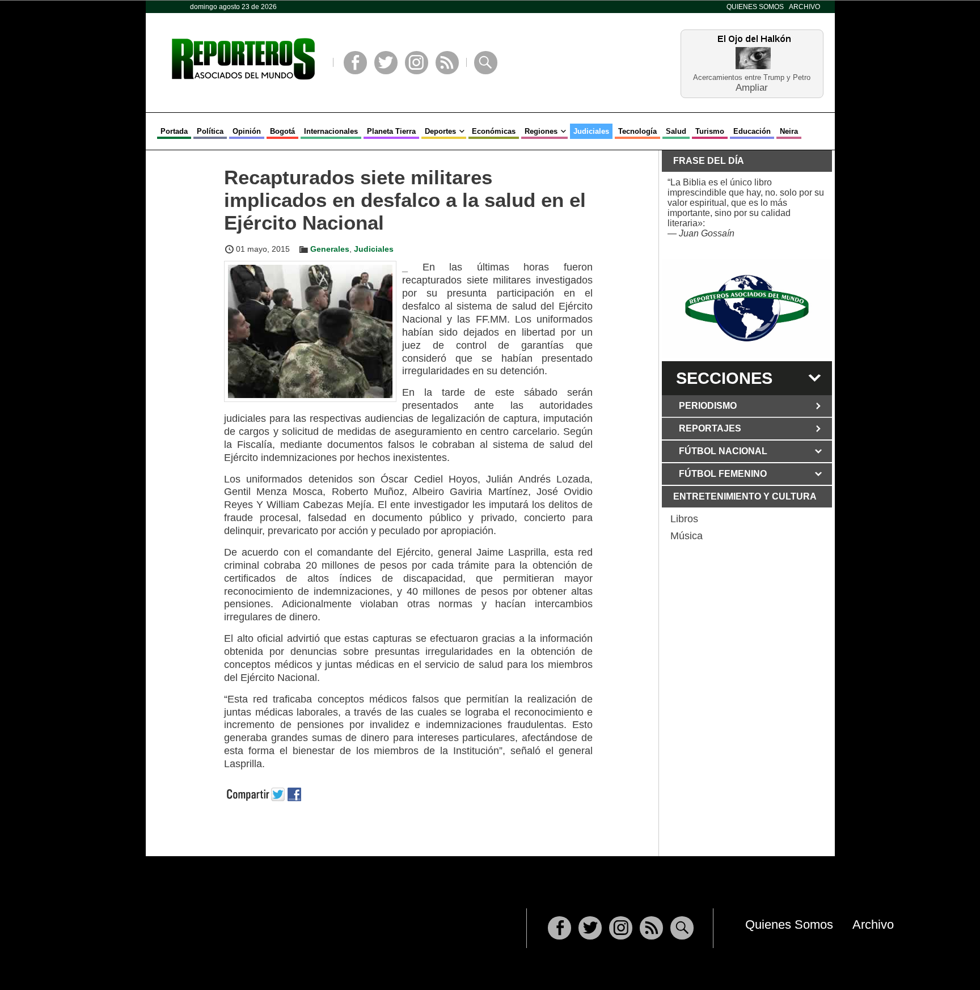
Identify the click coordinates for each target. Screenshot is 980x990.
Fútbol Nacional (723, 451)
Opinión (247, 131)
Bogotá (282, 131)
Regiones (541, 131)
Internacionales (331, 131)
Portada (174, 131)
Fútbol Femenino (723, 474)
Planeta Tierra (391, 131)
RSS (447, 62)
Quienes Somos (755, 7)
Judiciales (591, 131)
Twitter (386, 62)
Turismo (709, 131)
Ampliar (752, 87)
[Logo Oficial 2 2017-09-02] (747, 308)
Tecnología (637, 131)
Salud (676, 131)
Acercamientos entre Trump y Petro (751, 77)
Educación (752, 131)
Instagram (416, 62)
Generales (329, 248)
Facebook (355, 62)
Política (210, 131)
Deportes (440, 131)
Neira (789, 131)
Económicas (494, 131)
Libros (684, 518)
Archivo (804, 7)
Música (686, 535)
